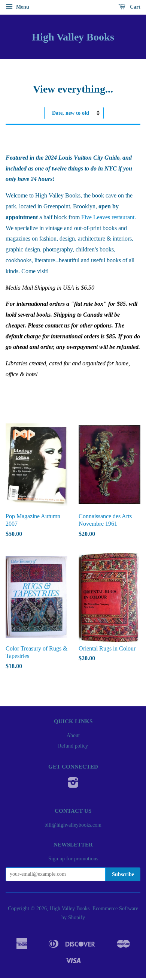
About (73, 735)
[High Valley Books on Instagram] (73, 785)
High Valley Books (73, 37)
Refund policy (73, 746)
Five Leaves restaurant (107, 217)
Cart (134, 7)
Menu (22, 7)
